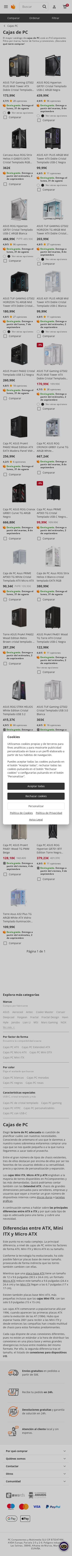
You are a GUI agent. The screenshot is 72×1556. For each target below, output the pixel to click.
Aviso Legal (36, 819)
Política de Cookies (21, 813)
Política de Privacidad (49, 813)
